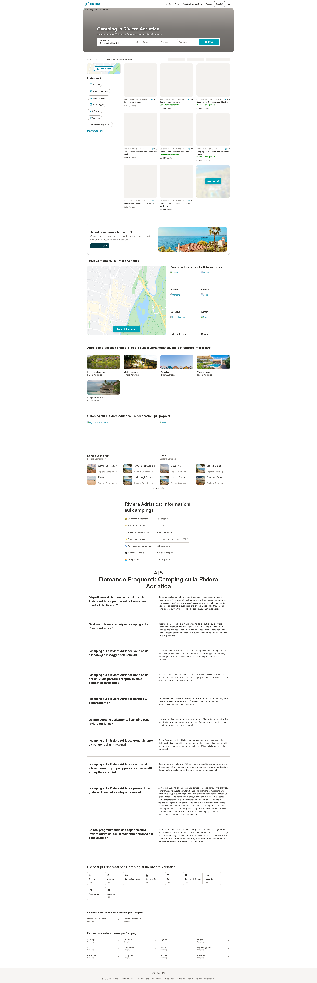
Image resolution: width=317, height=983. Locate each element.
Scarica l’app (174, 4)
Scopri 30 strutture (126, 329)
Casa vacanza (93, 59)
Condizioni (156, 979)
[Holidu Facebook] (163, 973)
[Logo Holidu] (97, 4)
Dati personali (168, 979)
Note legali (145, 979)
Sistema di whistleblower (205, 979)
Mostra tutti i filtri (95, 131)
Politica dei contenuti (184, 979)
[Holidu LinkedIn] (158, 973)
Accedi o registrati (99, 246)
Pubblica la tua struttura (192, 4)
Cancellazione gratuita (100, 124)
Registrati (219, 4)
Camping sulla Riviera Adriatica (119, 59)
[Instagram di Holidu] (153, 973)
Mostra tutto (158, 488)
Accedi (208, 4)
